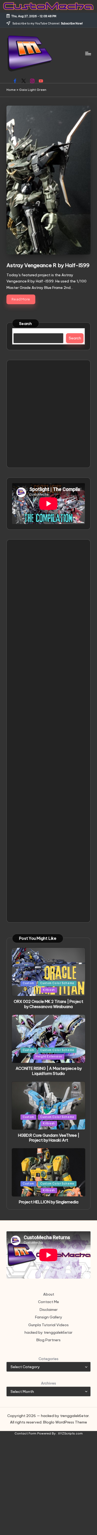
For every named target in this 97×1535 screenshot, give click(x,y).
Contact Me (48, 1301)
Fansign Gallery (48, 1317)
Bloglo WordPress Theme (65, 1422)
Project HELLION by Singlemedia (48, 1202)
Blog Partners (48, 1339)
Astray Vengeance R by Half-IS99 (47, 265)
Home (11, 90)
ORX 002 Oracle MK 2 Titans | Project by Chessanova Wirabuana (48, 1004)
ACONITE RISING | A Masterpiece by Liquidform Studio (49, 1071)
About (48, 1294)
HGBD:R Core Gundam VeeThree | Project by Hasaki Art (48, 1138)
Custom (28, 983)
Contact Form (25, 1433)
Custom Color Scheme (57, 983)
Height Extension (49, 1056)
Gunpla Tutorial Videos (48, 1324)
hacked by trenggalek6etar (48, 1332)
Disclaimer (49, 1309)
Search (25, 323)
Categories (48, 1358)
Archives (48, 1383)
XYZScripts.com (70, 1433)
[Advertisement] (48, 413)
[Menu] (88, 53)
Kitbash (49, 990)
